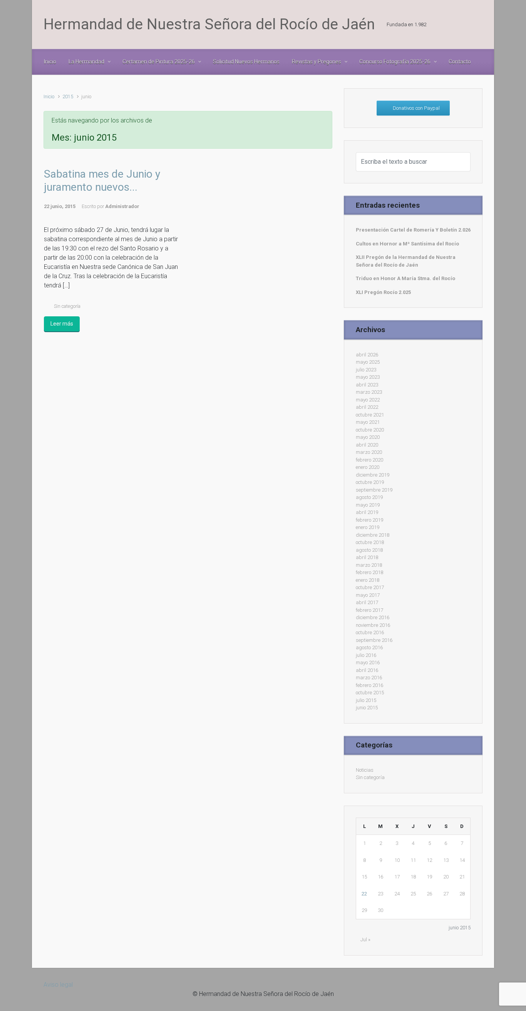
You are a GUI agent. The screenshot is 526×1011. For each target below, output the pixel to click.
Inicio (49, 96)
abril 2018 (367, 557)
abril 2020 (367, 445)
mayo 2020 (368, 437)
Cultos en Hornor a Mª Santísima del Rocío (407, 244)
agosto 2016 (369, 647)
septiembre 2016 (374, 640)
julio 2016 (366, 655)
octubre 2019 (370, 482)
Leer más (61, 324)
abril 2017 (367, 602)
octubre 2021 (370, 415)
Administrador (122, 206)
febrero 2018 (369, 572)
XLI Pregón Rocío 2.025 (383, 292)
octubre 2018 (370, 542)
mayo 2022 (368, 400)
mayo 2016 (368, 662)
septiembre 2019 (374, 490)
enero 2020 (367, 467)
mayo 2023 (368, 377)
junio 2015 (367, 707)
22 (364, 894)
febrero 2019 (369, 520)
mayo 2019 (368, 505)
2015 (67, 96)
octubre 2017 (370, 587)
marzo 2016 (369, 677)
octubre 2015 (370, 692)
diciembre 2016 (372, 617)
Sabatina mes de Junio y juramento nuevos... (102, 180)
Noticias (365, 770)
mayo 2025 (368, 362)
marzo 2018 (369, 565)
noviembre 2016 (373, 625)
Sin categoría (67, 306)
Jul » (365, 939)
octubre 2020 (370, 430)
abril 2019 (367, 512)
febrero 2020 (369, 460)
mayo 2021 (368, 422)
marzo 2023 (369, 392)
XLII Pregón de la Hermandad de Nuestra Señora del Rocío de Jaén (406, 261)
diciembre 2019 (372, 475)
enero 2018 (367, 580)
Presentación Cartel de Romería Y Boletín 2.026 (413, 230)
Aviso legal (58, 984)
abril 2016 (367, 670)
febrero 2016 (369, 685)
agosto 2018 (369, 550)
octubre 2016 (370, 632)
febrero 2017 (369, 610)
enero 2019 (367, 527)
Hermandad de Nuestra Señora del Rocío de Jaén (209, 24)
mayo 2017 (368, 595)
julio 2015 (366, 700)
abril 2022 (367, 407)
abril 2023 (367, 385)
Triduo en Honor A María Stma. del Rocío (405, 278)
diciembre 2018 (372, 535)
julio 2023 (366, 370)
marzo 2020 (369, 452)
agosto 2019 (369, 497)
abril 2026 (367, 355)
